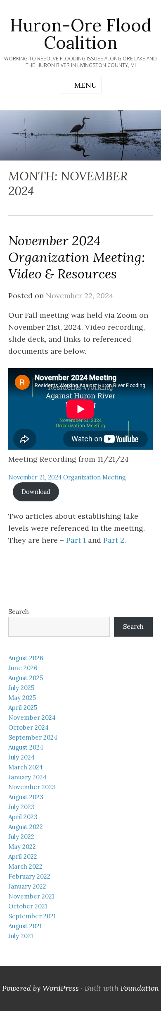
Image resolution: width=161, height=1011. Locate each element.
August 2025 (25, 678)
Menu (85, 85)
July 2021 (20, 936)
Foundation (140, 988)
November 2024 (32, 717)
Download (35, 492)
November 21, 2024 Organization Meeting (67, 477)
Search (18, 612)
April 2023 (23, 817)
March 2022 (25, 866)
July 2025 (21, 688)
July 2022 (21, 837)
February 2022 (29, 876)
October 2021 (27, 906)
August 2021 (25, 926)
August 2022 (25, 827)
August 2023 (25, 797)
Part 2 (113, 540)
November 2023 (32, 787)
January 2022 (27, 886)
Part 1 (76, 540)
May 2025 (22, 698)
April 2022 (22, 856)
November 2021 (31, 896)
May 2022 (22, 846)
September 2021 (32, 916)
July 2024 (21, 757)
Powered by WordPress (40, 988)
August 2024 (25, 747)
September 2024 (32, 737)
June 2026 (23, 668)
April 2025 (22, 708)
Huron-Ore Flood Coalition (81, 34)
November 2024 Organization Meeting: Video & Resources (76, 257)
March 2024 (25, 767)
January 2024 (27, 777)
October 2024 (28, 727)
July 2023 (21, 807)
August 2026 (25, 658)
